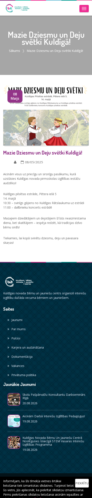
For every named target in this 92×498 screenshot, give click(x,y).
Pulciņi (15, 338)
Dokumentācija (22, 357)
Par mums (18, 329)
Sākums (14, 50)
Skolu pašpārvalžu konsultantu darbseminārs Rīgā (53, 396)
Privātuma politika (23, 375)
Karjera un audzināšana (27, 347)
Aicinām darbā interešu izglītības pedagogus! (53, 416)
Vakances (17, 366)
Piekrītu (82, 483)
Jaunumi (16, 320)
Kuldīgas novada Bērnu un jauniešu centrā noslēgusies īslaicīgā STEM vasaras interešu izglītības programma (53, 441)
